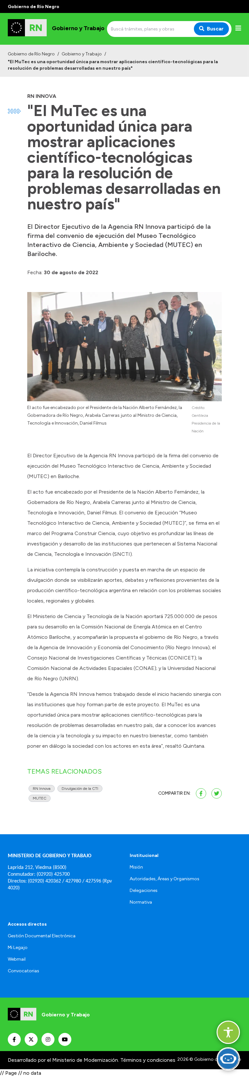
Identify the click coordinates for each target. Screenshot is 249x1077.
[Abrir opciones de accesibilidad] (228, 1032)
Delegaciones (144, 890)
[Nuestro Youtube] (64, 1039)
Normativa (141, 902)
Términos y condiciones (147, 1060)
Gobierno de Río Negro (31, 54)
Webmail (17, 959)
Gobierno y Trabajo (82, 54)
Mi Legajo (18, 947)
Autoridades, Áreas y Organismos (164, 879)
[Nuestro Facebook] (14, 1039)
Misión (136, 867)
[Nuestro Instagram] (48, 1039)
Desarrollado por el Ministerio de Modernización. (63, 1060)
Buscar (215, 29)
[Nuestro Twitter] (31, 1039)
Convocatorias (23, 971)
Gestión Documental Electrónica (42, 936)
